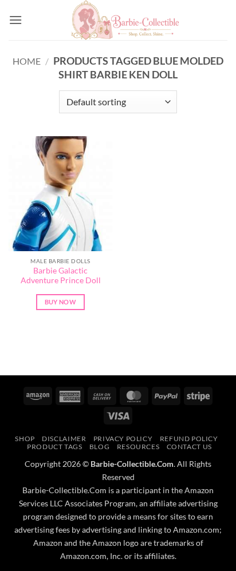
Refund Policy (189, 438)
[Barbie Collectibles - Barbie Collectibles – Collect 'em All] (125, 20)
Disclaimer (64, 438)
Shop (24, 438)
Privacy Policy (123, 438)
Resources (138, 446)
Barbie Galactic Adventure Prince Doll (61, 276)
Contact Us (189, 446)
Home (27, 60)
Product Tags (54, 446)
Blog (99, 446)
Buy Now (60, 302)
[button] (15, 20)
